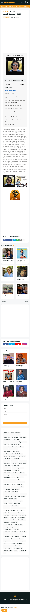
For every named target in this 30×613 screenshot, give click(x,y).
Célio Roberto (7, 463)
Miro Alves (13, 510)
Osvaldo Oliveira (21, 517)
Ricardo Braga (7, 531)
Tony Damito (6, 543)
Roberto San (6, 534)
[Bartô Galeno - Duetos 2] (8, 253)
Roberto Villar (14, 534)
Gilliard (13, 484)
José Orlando (16, 494)
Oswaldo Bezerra (7, 520)
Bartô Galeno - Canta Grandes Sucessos (21, 296)
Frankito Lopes (7, 482)
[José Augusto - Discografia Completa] (21, 374)
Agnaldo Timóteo (16, 435)
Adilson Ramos (7, 435)
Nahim (5, 512)
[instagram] (24, 344)
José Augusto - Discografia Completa (20, 382)
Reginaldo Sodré (7, 529)
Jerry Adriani (20, 487)
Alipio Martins (7, 437)
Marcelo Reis (17, 503)
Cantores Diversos (13, 456)
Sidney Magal (14, 538)
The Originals (22, 541)
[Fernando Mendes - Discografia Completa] (8, 391)
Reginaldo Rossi (14, 527)
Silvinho (21, 538)
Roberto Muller (22, 531)
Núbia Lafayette (22, 515)
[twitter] (12, 344)
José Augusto (15, 491)
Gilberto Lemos (7, 484)
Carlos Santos (14, 461)
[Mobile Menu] (2, 2)
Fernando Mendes (16, 479)
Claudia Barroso (22, 463)
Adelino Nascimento (15, 432)
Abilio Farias (6, 432)
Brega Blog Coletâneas (15, 236)
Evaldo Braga (6, 475)
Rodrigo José (6, 536)
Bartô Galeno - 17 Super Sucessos (21, 261)
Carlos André (6, 461)
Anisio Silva (6, 444)
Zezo (5, 553)
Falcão (13, 477)
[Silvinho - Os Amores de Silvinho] (8, 374)
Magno (5, 503)
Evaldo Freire (23, 475)
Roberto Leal (14, 531)
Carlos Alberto (7, 458)
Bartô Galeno (12, 11)
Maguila (10, 503)
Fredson (14, 482)
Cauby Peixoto (23, 461)
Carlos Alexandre (15, 458)
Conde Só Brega (15, 465)
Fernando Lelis (20, 477)
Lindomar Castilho (8, 501)
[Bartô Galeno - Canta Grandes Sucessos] (22, 289)
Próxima (26, 301)
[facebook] (6, 344)
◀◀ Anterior (7, 84)
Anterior (4, 301)
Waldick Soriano (20, 543)
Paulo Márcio (6, 522)
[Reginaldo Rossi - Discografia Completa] (21, 358)
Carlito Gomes (22, 456)
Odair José (6, 517)
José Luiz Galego (7, 494)
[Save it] (26, 17)
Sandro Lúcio (6, 538)
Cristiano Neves (7, 468)
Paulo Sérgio (14, 522)
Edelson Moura (16, 470)
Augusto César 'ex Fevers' (17, 446)
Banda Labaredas (13, 449)
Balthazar (6, 449)
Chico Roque (14, 463)
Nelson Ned (20, 512)
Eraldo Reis (21, 472)
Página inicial (5, 11)
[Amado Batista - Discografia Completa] (8, 358)
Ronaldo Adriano (15, 536)
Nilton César (6, 515)
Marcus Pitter (6, 508)
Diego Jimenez (20, 468)
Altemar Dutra (23, 437)
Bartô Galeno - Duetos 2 (8, 261)
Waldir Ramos (7, 546)
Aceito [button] (4, 610)
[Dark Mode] (22, 2)
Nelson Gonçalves (12, 512)
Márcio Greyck (7, 505)
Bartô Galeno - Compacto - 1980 (6, 296)
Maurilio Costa (22, 508)
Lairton (5, 498)
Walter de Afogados (16, 546)
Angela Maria (14, 442)
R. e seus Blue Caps (8, 524)
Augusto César (7, 446)
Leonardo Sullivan (13, 498)
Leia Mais (15, 607)
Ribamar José (16, 529)
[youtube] (18, 344)
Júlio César (13, 496)
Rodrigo (21, 534)
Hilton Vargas (20, 484)
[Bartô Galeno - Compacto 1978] (22, 271)
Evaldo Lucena (7, 477)
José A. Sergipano (16, 489)
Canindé (5, 456)
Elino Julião (14, 472)
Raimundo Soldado (18, 524)
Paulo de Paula (21, 520)
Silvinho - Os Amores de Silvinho (8, 382)
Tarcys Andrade (7, 541)
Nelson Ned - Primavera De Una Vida (21, 398)
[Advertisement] (15, 35)
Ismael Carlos (7, 487)
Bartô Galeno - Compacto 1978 (20, 278)
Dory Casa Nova (7, 470)
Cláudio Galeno (7, 465)
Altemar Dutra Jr (7, 439)
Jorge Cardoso (7, 489)
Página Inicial (4, 6)
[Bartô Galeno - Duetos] (8, 271)
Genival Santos (21, 482)
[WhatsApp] (17, 240)
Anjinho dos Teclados (15, 444)
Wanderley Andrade (17, 548)
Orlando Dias (13, 517)
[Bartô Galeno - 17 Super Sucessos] (22, 253)
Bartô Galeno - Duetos (8, 278)
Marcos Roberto (15, 505)
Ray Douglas (6, 527)
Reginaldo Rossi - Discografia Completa (20, 366)
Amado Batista (16, 439)
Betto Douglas (7, 453)
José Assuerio (7, 491)
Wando (15, 550)
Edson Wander (7, 472)
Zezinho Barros (22, 550)
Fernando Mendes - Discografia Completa (7, 398)
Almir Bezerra (15, 437)
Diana (13, 468)
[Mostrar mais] (23, 240)
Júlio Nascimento (21, 496)
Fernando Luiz (7, 479)
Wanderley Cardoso (8, 550)
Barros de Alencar (7, 451)
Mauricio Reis (14, 508)
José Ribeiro (23, 494)
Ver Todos (15, 245)
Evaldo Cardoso (14, 475)
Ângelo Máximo (22, 442)
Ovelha (14, 520)
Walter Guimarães (7, 548)
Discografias (18, 6)
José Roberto (6, 496)
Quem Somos (12, 6)
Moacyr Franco (20, 510)
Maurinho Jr (6, 510)
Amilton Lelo (6, 442)
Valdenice (13, 543)
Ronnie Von (23, 536)
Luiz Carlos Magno (18, 501)
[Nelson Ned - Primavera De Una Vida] (21, 391)
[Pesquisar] (28, 2)
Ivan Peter (14, 487)
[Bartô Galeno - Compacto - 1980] (8, 289)
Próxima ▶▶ (22, 84)
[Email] (20, 240)
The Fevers (14, 541)
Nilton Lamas (14, 515)
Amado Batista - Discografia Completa (7, 366)
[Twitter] (14, 240)
